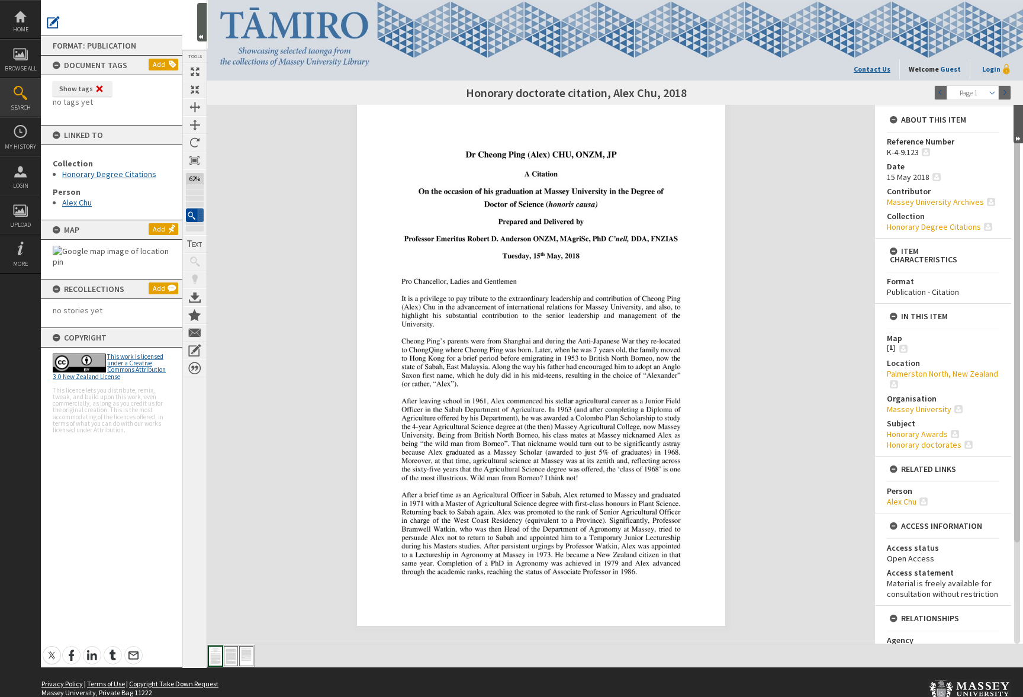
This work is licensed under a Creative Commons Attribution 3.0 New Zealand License (109, 366)
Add (159, 64)
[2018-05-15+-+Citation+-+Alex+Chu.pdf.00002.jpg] (231, 656)
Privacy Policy (62, 683)
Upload (20, 225)
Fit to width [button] (195, 107)
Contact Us (872, 69)
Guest (950, 69)
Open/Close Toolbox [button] (202, 22)
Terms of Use (106, 683)
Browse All (21, 68)
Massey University (919, 409)
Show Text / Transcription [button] (195, 244)
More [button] (20, 264)
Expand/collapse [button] (1018, 124)
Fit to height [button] (195, 125)
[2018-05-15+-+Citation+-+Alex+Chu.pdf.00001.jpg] (215, 656)
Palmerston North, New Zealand (942, 373)
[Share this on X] (52, 649)
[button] (195, 215)
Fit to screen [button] (195, 89)
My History (20, 146)
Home (20, 29)
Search (21, 107)
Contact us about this (195, 333)
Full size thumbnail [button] (195, 72)
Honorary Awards (917, 434)
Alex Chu (77, 202)
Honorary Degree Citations (109, 174)
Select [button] (992, 92)
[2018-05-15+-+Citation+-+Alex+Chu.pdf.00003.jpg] (246, 656)
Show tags (76, 88)
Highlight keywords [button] (195, 279)
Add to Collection (195, 315)
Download (195, 297)
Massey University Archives (935, 202)
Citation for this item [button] (195, 368)
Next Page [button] (1005, 92)
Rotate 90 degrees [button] (195, 143)
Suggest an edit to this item (53, 22)
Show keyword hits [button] (195, 262)
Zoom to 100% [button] (195, 160)
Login (20, 185)
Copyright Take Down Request (173, 683)
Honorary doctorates (924, 444)
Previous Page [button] (941, 92)
